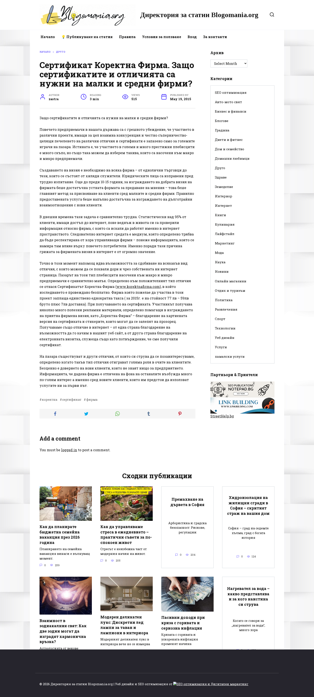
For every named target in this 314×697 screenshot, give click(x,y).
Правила (127, 36)
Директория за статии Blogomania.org (199, 15)
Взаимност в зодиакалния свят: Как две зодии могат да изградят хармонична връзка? (63, 631)
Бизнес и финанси (230, 111)
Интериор (223, 196)
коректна (49, 400)
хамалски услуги (230, 356)
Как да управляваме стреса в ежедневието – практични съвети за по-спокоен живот (126, 534)
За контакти (215, 36)
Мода (219, 252)
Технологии (225, 328)
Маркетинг (225, 243)
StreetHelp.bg (222, 416)
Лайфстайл (224, 234)
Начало (48, 36)
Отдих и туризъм (230, 290)
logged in (69, 450)
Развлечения (226, 309)
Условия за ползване (161, 36)
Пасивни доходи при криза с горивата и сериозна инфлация (183, 622)
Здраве (221, 177)
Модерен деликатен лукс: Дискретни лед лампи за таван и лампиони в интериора (124, 625)
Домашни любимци (232, 158)
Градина (222, 130)
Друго (220, 168)
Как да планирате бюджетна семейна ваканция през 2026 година (60, 534)
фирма (91, 400)
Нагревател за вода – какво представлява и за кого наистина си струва (248, 596)
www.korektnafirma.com (138, 286)
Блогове (221, 121)
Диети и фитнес (229, 139)
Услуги (221, 347)
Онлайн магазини (230, 281)
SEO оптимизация (231, 92)
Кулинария (225, 224)
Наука (220, 262)
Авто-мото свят (228, 102)
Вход (192, 36)
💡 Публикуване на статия (87, 36)
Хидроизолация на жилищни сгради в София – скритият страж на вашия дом (248, 505)
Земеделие (224, 187)
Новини (222, 271)
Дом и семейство (229, 149)
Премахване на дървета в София (187, 502)
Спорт (220, 319)
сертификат (71, 400)
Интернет (223, 205)
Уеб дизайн (224, 337)
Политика (224, 300)
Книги (220, 215)
